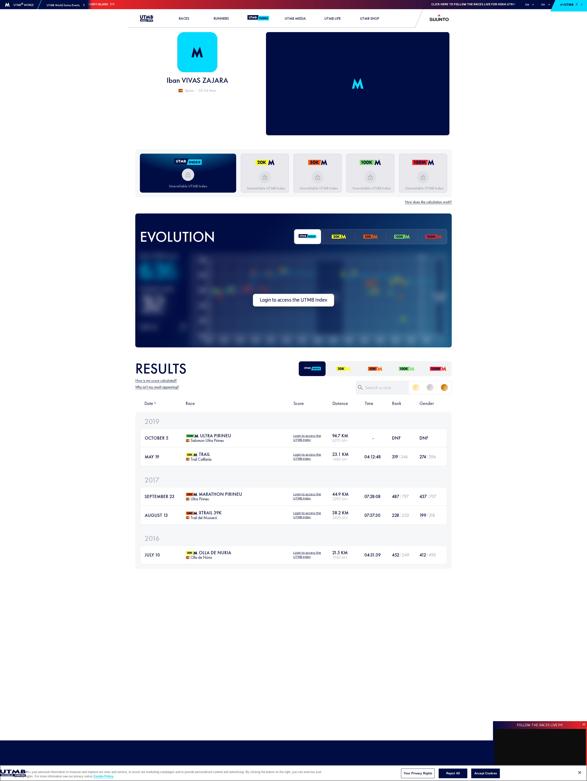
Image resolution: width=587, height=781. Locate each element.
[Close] (580, 772)
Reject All (453, 773)
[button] (66, 5)
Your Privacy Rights (418, 773)
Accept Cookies (485, 773)
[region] (293, 773)
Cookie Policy (103, 776)
